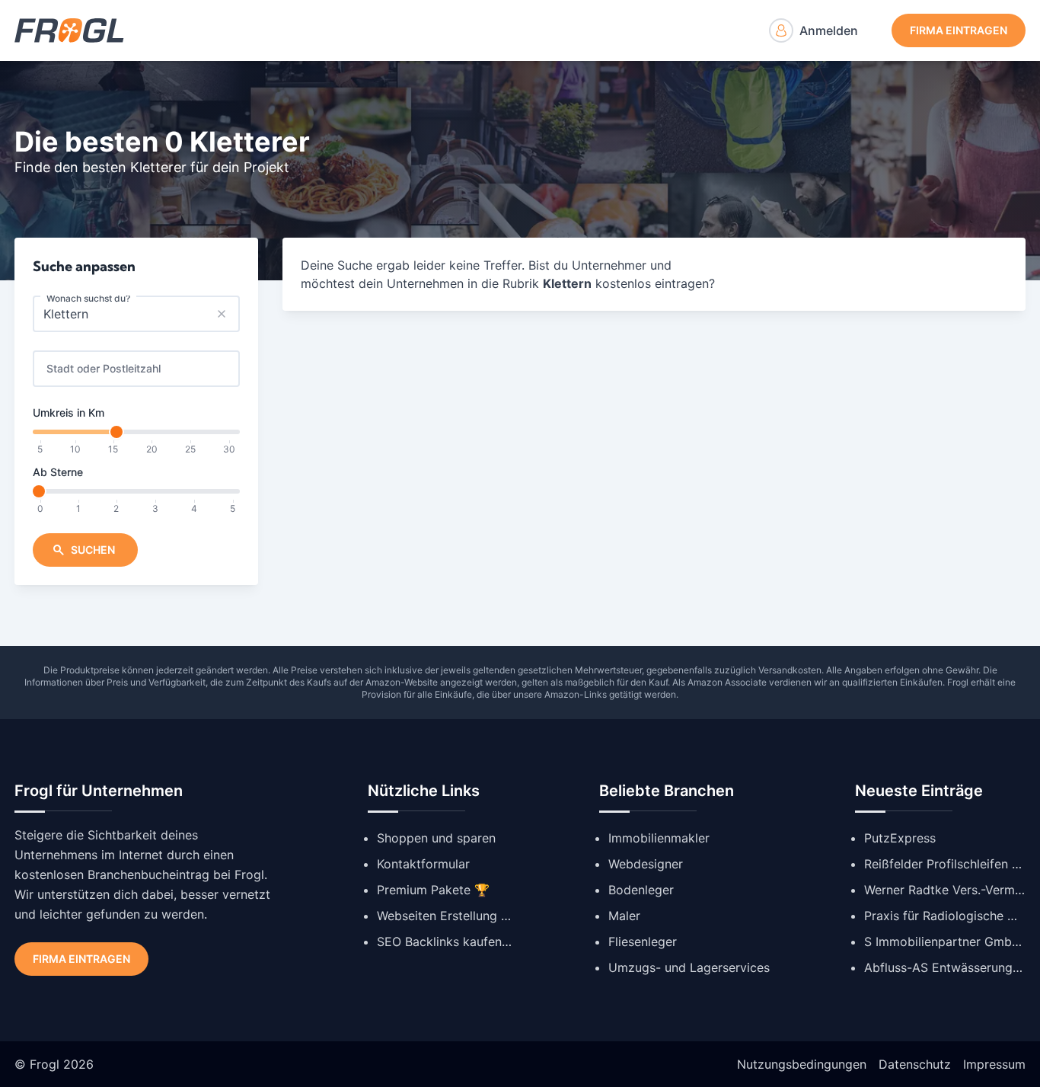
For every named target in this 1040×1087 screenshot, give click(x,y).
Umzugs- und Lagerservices (689, 967)
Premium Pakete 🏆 (433, 889)
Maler (624, 915)
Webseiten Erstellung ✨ (445, 915)
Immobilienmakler (659, 838)
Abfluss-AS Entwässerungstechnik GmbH (945, 967)
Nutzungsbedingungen (801, 1064)
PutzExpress (900, 838)
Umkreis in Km (68, 412)
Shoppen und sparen (436, 838)
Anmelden (828, 30)
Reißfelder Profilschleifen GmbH (945, 863)
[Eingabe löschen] (221, 314)
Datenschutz (915, 1064)
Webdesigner (645, 863)
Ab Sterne (58, 471)
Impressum (994, 1064)
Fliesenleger (642, 941)
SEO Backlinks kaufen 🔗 (445, 941)
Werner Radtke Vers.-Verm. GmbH (945, 889)
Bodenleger (641, 889)
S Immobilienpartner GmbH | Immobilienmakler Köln (945, 941)
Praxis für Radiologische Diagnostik (945, 915)
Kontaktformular (423, 863)
